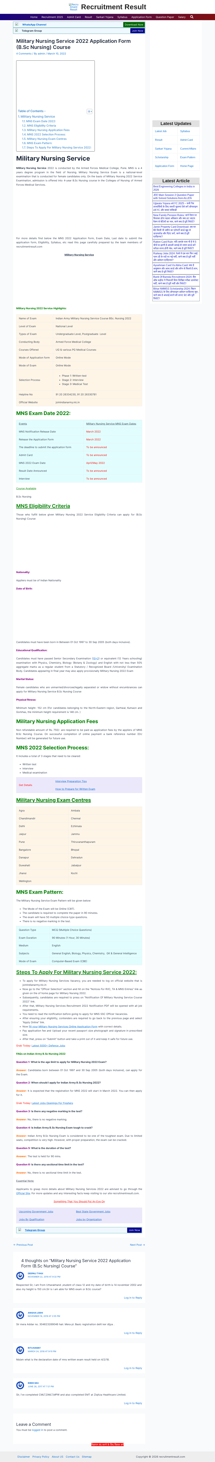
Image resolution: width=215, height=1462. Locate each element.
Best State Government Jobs (93, 1211)
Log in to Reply (133, 1297)
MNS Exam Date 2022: (41, 121)
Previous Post (23, 1244)
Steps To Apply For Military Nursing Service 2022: (59, 147)
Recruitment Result (113, 7)
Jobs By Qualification (31, 1219)
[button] (192, 17)
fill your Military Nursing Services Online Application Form (63, 1026)
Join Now (137, 30)
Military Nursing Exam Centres (46, 138)
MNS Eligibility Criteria (41, 125)
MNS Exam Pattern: (39, 143)
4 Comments (23, 53)
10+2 (96, 658)
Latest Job (161, 131)
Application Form (164, 166)
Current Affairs (188, 148)
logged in (37, 1429)
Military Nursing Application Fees (48, 130)
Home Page (187, 166)
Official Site (23, 1193)
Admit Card (186, 140)
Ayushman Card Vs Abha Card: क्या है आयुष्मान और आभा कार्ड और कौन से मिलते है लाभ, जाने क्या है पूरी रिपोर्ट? (175, 268)
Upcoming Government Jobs (36, 1211)
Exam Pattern (187, 157)
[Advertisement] (107, 1454)
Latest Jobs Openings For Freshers (52, 1103)
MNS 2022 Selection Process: (46, 134)
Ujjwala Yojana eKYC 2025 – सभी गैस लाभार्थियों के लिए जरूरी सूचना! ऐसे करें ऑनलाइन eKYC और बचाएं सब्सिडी (175, 206)
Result (158, 140)
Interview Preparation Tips (71, 781)
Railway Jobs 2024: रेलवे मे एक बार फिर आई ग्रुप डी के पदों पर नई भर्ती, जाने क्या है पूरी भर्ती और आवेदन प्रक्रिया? (175, 256)
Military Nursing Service (38, 116)
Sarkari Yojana (163, 148)
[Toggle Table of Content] (87, 111)
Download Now (134, 24)
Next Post (137, 1244)
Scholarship (161, 157)
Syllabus (185, 131)
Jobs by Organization (89, 1219)
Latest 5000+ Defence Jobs (48, 1045)
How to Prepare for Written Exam (75, 789)
